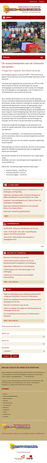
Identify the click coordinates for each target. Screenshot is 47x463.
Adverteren (7, 414)
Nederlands (33, 1)
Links (5, 412)
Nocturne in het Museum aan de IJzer (21, 229)
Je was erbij (7, 405)
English (41, 1)
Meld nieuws (13, 282)
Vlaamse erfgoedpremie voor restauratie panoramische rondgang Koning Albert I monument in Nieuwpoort (22, 295)
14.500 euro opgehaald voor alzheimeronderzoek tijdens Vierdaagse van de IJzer (22, 301)
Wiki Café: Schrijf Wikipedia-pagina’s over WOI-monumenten (20, 233)
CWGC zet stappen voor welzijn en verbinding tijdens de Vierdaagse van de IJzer (22, 309)
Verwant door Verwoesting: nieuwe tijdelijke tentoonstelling (18, 276)
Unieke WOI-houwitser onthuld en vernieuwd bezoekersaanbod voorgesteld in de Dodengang (20, 262)
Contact (5, 416)
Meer (6, 216)
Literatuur (6, 410)
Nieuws (5, 400)
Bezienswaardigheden (10, 396)
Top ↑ (43, 246)
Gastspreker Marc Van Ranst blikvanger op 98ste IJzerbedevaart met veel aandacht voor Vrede (22, 196)
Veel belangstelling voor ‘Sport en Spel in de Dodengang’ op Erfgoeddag (22, 202)
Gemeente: (5, 348)
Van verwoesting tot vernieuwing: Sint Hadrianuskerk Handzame (21, 315)
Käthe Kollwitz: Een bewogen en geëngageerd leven (19, 238)
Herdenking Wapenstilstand (17, 211)
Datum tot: (5, 341)
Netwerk (6, 407)
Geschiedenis (7, 398)
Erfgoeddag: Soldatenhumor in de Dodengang (19, 266)
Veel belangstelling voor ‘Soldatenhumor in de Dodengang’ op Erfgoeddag (23, 191)
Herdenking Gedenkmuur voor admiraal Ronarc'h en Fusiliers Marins (21, 207)
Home (5, 394)
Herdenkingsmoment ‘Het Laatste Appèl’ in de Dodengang (19, 271)
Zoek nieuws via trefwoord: (11, 326)
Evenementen (7, 403)
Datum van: (6, 333)
